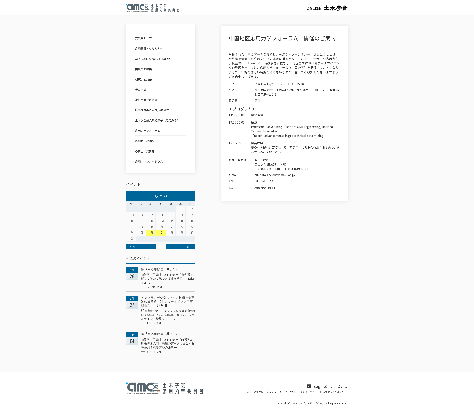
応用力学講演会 (145, 141)
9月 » (188, 246)
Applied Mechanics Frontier (153, 59)
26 (152, 233)
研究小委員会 (143, 79)
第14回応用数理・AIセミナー (161, 269)
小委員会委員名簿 (146, 100)
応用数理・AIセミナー (149, 48)
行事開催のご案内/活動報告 (152, 110)
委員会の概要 (143, 69)
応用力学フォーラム (147, 131)
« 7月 (133, 246)
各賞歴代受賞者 (145, 151)
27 (162, 233)
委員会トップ (143, 38)
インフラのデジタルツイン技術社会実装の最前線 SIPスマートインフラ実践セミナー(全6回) (168, 301)
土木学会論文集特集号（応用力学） (157, 120)
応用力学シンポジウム (149, 161)
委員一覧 (140, 89)
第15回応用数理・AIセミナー (161, 334)
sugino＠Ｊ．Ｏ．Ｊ (331, 386)
